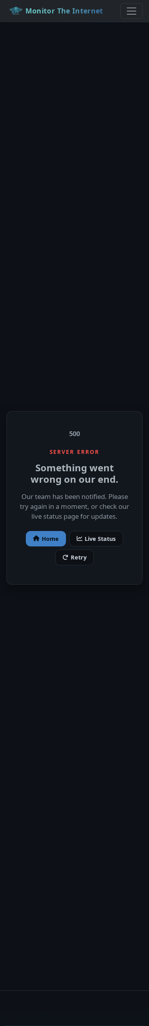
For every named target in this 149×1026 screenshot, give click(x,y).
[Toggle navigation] (131, 11)
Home (50, 538)
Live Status (100, 538)
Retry (79, 557)
